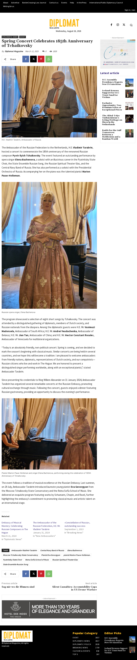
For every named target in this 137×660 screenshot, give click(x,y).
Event (22, 37)
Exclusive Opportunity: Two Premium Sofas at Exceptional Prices (112, 106)
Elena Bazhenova (74, 550)
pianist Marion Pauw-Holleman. (76, 555)
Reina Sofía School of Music (37, 559)
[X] (124, 25)
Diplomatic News (10, 37)
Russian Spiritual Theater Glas (65, 559)
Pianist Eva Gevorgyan (50, 555)
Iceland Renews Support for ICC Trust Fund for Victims (110, 94)
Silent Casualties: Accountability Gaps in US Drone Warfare (74, 588)
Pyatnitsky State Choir (12, 559)
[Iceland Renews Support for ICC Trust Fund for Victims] (129, 94)
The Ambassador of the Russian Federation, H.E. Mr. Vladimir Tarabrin (46, 526)
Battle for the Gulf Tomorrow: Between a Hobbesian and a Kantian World (111, 134)
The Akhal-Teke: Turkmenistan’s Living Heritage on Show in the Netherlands (112, 120)
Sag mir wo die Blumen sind (18, 586)
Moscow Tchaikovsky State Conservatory (20, 555)
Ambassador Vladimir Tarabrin (24, 550)
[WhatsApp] (48, 59)
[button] (131, 25)
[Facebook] (111, 25)
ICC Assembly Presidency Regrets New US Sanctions (112, 82)
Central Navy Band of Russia (52, 550)
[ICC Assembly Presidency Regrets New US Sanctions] (129, 83)
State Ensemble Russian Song (15, 564)
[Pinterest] (41, 59)
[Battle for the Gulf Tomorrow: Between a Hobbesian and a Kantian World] (129, 133)
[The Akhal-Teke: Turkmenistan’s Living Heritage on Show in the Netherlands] (129, 119)
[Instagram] (117, 25)
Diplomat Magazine (14, 51)
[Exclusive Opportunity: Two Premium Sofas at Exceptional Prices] (129, 106)
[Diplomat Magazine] (68, 24)
